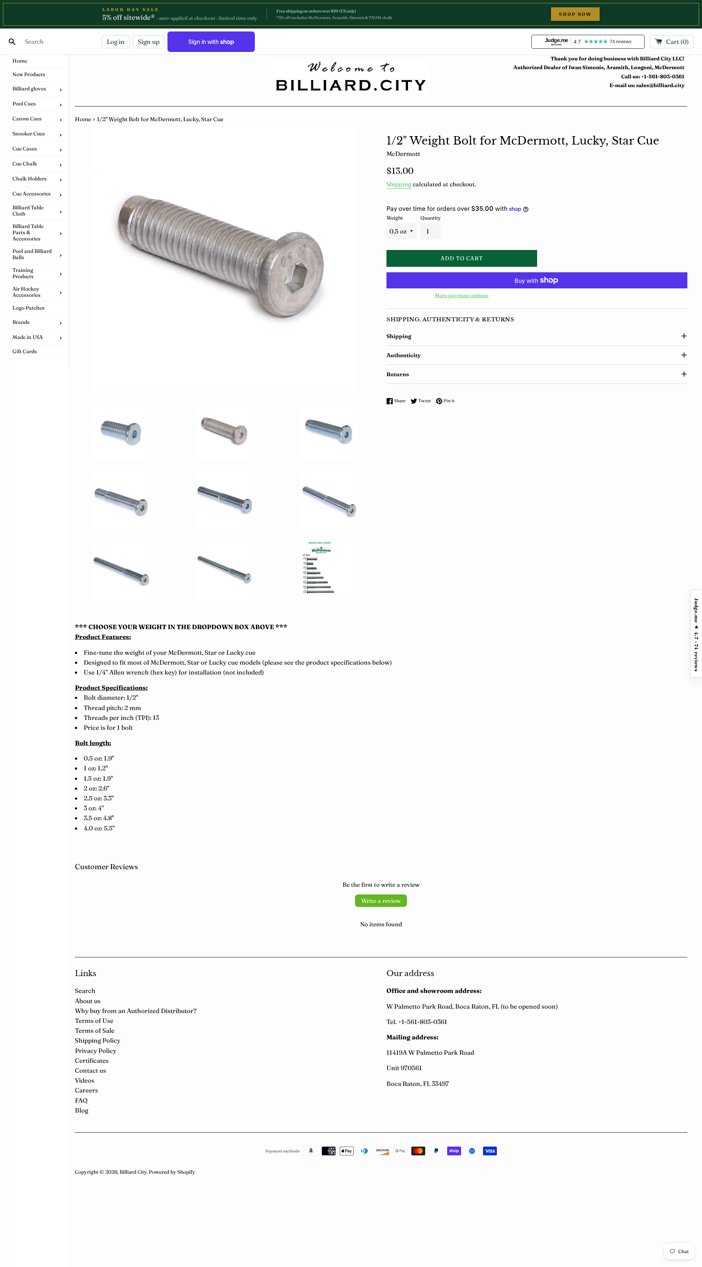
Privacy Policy (95, 1050)
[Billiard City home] (351, 79)
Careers (86, 1090)
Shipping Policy (97, 1040)
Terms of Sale (94, 1030)
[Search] (12, 41)
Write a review (381, 900)
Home (83, 119)
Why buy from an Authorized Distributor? (135, 1010)
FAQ (81, 1100)
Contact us (90, 1070)
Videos (84, 1080)
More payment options (461, 295)
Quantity (430, 218)
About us (88, 1001)
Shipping (398, 184)
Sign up (148, 41)
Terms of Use (94, 1020)
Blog (81, 1110)
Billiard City (133, 1172)
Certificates (92, 1060)
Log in (116, 41)
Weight (394, 218)
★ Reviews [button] (696, 633)
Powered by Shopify (172, 1172)
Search (85, 990)
